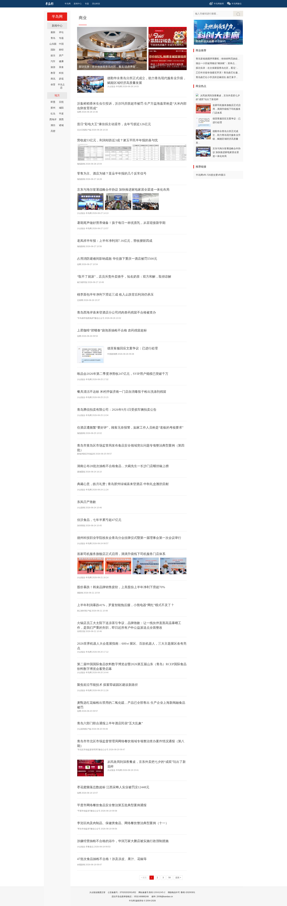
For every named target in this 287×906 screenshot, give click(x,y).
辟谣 (61, 78)
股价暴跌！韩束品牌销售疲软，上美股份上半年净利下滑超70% (121, 587)
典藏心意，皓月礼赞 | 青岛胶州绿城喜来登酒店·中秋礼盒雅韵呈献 (123, 484)
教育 (53, 73)
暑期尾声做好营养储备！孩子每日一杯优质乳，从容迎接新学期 (121, 223)
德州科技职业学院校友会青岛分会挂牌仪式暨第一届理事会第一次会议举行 (129, 538)
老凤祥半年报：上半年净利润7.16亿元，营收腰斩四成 (114, 240)
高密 (53, 131)
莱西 (61, 119)
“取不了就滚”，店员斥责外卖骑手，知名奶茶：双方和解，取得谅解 (124, 276)
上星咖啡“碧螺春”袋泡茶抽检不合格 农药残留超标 (112, 330)
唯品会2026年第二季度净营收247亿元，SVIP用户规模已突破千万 (122, 373)
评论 (61, 32)
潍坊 (53, 125)
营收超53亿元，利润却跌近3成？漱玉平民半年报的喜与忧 (117, 140)
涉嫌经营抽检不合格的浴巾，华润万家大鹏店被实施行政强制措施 (123, 841)
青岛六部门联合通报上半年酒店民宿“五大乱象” (110, 723)
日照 (61, 102)
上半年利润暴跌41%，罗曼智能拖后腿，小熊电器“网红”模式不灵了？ (125, 605)
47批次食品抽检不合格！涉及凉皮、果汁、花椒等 (112, 859)
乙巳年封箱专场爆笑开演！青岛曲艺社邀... (218, 72)
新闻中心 (57, 25)
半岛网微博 (219, 3)
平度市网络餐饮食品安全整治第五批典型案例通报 (111, 805)
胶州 (53, 107)
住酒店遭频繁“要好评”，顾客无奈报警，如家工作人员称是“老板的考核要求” (130, 427)
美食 (61, 67)
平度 (61, 113)
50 (169, 877)
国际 (53, 49)
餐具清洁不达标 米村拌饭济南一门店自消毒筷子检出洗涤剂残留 (121, 391)
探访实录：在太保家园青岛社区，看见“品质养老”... (108, 66)
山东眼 (52, 44)
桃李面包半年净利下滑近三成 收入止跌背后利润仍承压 (115, 294)
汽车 (53, 61)
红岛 (53, 113)
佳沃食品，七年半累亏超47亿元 (99, 520)
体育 (53, 84)
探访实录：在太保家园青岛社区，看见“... (217, 68)
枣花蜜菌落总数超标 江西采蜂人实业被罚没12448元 (113, 787)
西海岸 (52, 119)
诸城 (61, 125)
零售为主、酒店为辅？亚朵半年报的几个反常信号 (111, 173)
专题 (61, 38)
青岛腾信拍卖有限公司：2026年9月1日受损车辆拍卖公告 (116, 409)
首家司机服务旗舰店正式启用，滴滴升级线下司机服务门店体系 (121, 554)
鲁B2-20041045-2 (157, 892)
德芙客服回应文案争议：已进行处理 (132, 348)
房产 (61, 55)
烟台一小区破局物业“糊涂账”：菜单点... (216, 63)
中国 (61, 44)
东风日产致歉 (86, 502)
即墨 (53, 102)
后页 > (178, 877)
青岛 (53, 38)
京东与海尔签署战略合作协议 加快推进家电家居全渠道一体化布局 (123, 189)
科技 (61, 73)
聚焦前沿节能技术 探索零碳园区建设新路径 (107, 684)
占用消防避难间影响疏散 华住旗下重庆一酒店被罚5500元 (117, 258)
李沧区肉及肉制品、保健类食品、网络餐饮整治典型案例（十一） (123, 823)
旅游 (53, 67)
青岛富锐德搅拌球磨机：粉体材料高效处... (218, 58)
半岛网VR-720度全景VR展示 (211, 175)
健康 (61, 61)
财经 (61, 49)
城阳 (61, 107)
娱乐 (53, 55)
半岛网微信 (236, 3)
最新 (53, 32)
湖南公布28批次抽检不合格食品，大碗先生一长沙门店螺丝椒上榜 (123, 466)
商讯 (53, 78)
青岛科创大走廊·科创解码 (210, 41)
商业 (83, 17)
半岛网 (57, 16)
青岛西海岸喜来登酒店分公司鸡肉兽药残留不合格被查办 (116, 312)
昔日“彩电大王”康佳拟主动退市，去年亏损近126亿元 (114, 124)
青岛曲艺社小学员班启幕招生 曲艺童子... (217, 77)
